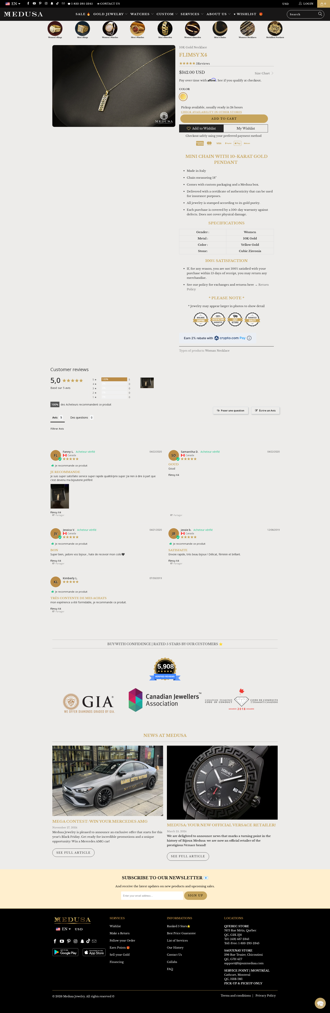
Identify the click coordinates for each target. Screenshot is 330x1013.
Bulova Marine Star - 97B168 (35, 998)
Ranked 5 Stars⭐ (178, 926)
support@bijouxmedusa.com (244, 963)
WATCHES (140, 14)
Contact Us (174, 954)
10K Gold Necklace (193, 47)
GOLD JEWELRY (109, 14)
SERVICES (191, 14)
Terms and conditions (236, 995)
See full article (73, 852)
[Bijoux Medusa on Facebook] (28, 3)
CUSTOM (166, 14)
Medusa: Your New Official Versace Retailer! (221, 825)
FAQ (170, 969)
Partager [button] (59, 515)
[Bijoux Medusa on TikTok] (57, 3)
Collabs (172, 962)
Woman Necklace (217, 350)
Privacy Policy (266, 995)
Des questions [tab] (79, 417)
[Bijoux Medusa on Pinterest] (40, 3)
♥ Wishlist (245, 14)
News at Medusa (165, 735)
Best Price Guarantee (181, 933)
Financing (117, 962)
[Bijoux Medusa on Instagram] (46, 3)
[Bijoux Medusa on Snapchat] (51, 3)
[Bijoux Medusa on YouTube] (34, 3)
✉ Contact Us (108, 3)
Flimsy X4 (55, 512)
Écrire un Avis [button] (267, 410)
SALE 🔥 (83, 14)
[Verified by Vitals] (36, 1003)
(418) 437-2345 (239, 939)
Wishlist (115, 926)
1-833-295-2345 (248, 943)
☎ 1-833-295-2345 (80, 3)
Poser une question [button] (232, 410)
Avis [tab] (54, 417)
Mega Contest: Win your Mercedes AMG (100, 821)
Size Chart (263, 73)
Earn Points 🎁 (120, 947)
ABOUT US (217, 14)
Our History (175, 947)
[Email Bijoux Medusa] (63, 3)
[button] (320, 1003)
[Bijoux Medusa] (28, 13)
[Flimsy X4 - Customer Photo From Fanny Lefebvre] (147, 383)
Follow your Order (122, 940)
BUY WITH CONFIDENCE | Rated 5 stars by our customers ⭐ (165, 644)
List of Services (177, 940)
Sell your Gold (119, 954)
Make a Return (120, 933)
